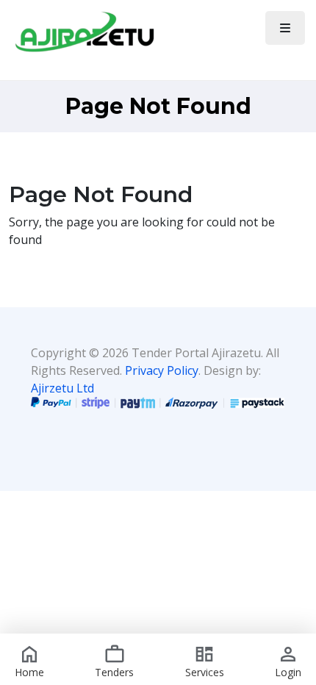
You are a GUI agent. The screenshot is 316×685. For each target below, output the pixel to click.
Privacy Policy (161, 370)
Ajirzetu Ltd (62, 388)
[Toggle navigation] (285, 28)
